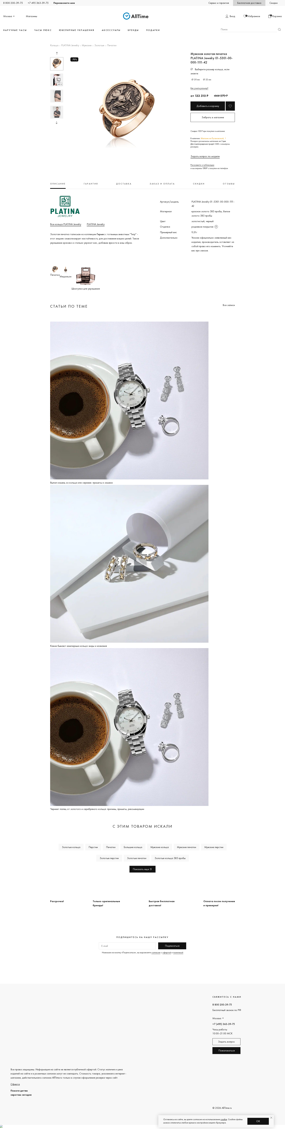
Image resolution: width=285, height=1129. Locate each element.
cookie (224, 1119)
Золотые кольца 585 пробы (170, 858)
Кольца (54, 45)
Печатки (111, 45)
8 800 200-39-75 (13, 3)
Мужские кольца (159, 847)
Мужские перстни (213, 847)
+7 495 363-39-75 (38, 3)
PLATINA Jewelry (70, 45)
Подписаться (172, 945)
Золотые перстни (109, 858)
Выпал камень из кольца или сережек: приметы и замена (81, 482)
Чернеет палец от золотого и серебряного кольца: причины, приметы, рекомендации (97, 809)
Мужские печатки (186, 847)
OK (258, 1121)
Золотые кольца (71, 847)
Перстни (93, 847)
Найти (279, 29)
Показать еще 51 (142, 869)
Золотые (99, 45)
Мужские (87, 45)
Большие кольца (133, 847)
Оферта (15, 1084)
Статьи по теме (69, 306)
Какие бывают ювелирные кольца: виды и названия (78, 646)
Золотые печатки (136, 858)
